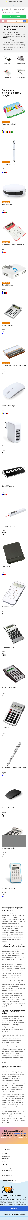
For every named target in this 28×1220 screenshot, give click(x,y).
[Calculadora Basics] (14, 834)
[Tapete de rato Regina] (14, 110)
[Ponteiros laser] (21, 72)
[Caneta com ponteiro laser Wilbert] (14, 754)
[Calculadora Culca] (14, 874)
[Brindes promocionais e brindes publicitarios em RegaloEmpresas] (13, 9)
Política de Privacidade (7, 1156)
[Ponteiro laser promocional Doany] (14, 351)
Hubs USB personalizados (7, 64)
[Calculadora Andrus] (14, 311)
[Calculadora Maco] (14, 593)
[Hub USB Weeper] (14, 472)
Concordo (14, 1208)
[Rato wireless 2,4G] (14, 794)
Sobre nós (4, 1161)
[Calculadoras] (7, 72)
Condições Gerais (5, 1158)
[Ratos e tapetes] (21, 58)
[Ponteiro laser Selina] (14, 150)
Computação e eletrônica (13, 32)
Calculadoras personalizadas (7, 78)
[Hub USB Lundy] (14, 271)
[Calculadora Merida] (14, 673)
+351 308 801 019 (8, 1170)
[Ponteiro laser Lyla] (14, 512)
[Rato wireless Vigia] (14, 392)
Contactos (6, 1178)
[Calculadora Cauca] (14, 713)
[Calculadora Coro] (14, 633)
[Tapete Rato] (14, 552)
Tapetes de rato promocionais (21, 64)
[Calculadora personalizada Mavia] (14, 231)
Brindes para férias (14, 5)
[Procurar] (24, 21)
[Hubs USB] (7, 58)
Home (4, 32)
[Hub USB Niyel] (14, 190)
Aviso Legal (4, 1153)
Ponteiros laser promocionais (21, 78)
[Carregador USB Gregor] (14, 432)
